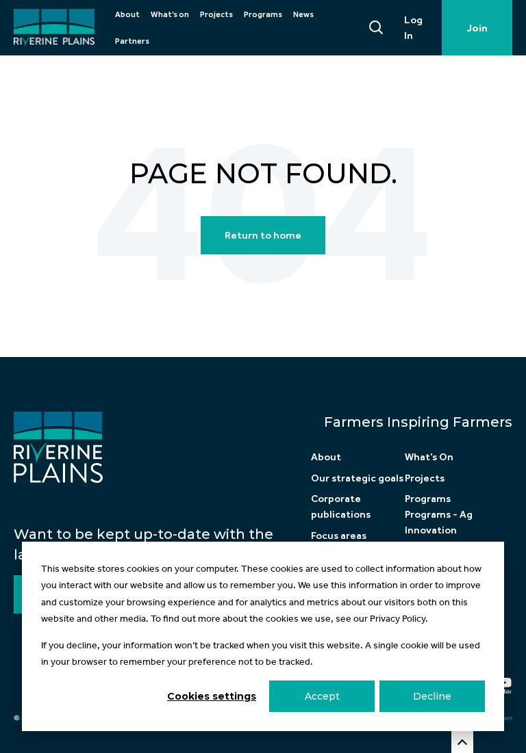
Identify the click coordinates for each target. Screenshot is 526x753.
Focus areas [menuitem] (338, 535)
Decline (432, 696)
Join (477, 28)
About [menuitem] (127, 14)
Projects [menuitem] (216, 14)
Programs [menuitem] (263, 14)
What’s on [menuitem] (170, 14)
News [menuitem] (303, 14)
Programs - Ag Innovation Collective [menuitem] (439, 530)
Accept (322, 696)
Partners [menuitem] (132, 41)
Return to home (263, 235)
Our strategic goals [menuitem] (357, 478)
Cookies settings (211, 696)
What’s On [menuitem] (429, 457)
